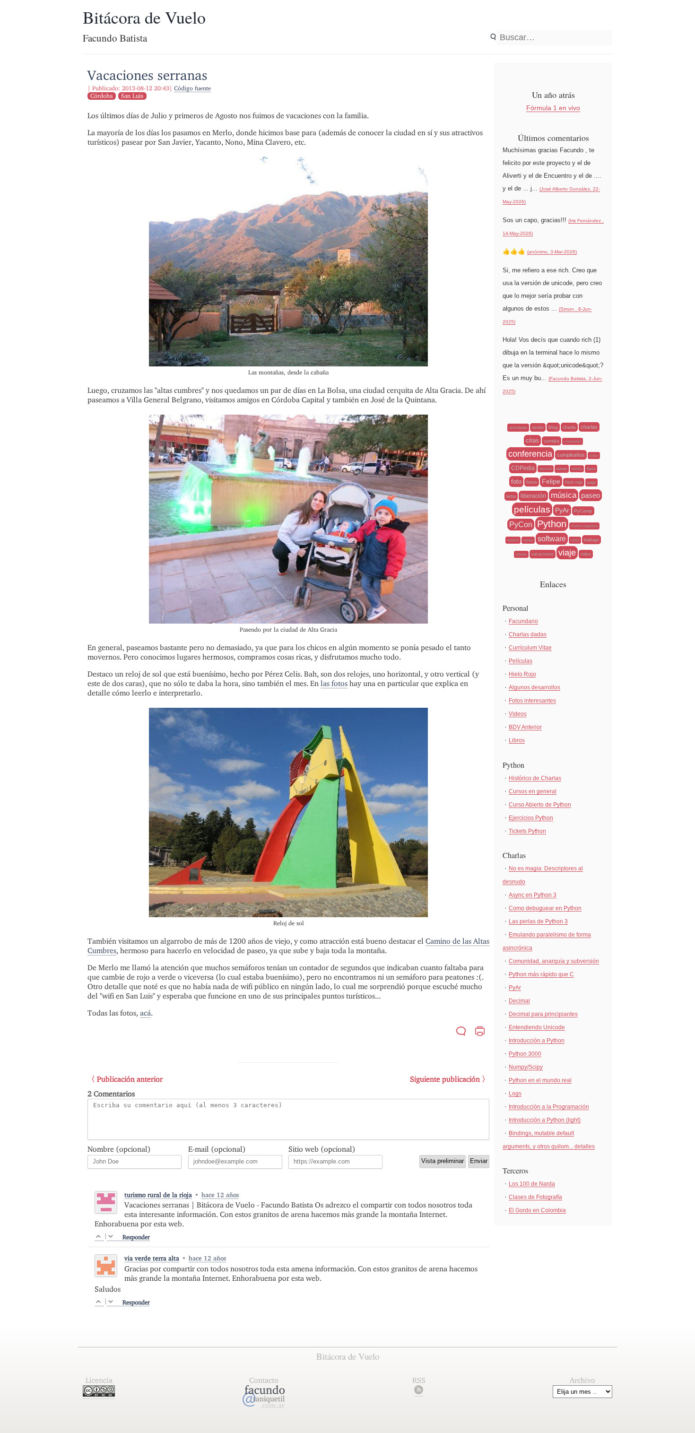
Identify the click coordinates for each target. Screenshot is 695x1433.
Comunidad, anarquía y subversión (554, 961)
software (552, 539)
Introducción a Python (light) (545, 1120)
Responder (136, 1237)
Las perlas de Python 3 (538, 921)
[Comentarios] (461, 1032)
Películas (520, 661)
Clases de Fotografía (535, 1197)
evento (561, 469)
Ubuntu (521, 554)
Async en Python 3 (532, 895)
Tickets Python (527, 831)
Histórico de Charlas (535, 778)
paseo (590, 495)
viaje (567, 552)
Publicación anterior (130, 1079)
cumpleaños (571, 455)
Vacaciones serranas (147, 75)
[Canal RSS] (418, 1392)
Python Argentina (584, 526)
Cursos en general (532, 791)
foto (516, 481)
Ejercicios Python (531, 818)
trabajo (591, 539)
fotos (531, 482)
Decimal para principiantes (543, 1014)
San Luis (132, 95)
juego (591, 482)
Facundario (523, 621)
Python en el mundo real (540, 1080)
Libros (517, 740)
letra (511, 496)
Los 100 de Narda (532, 1184)
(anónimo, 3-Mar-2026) (552, 251)
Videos (518, 714)
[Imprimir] (480, 1032)
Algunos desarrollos (534, 687)
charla (569, 427)
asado (538, 427)
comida (551, 440)
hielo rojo (573, 482)
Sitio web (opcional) (322, 1149)
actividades (518, 428)
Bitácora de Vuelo (144, 17)
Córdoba (101, 95)
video (586, 554)
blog (553, 427)
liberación (533, 496)
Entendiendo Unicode (537, 1027)
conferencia (530, 454)
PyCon (520, 525)
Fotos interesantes (532, 700)
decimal (545, 468)
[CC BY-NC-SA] (99, 1394)
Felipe (551, 481)
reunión (513, 540)
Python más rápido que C (541, 974)
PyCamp (583, 510)
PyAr (562, 510)
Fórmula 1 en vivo (553, 108)
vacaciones (542, 554)
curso (594, 455)
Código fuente (192, 88)
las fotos (334, 683)
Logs (515, 1093)
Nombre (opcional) (119, 1149)
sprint (575, 540)
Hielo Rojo (522, 674)
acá (145, 1012)
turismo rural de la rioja (158, 1195)
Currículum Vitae (530, 648)
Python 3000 (525, 1054)
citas (532, 440)
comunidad (572, 441)
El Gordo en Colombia (537, 1210)
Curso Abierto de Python (540, 805)
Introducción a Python (537, 1040)
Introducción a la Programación (549, 1107)
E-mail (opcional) (217, 1149)
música (563, 495)
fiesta (591, 469)
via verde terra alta (151, 1258)
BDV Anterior (525, 727)
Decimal (519, 1001)
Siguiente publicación (445, 1079)
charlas (589, 427)
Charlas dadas (528, 634)
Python (551, 524)
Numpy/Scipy (526, 1067)
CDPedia (523, 468)
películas (532, 509)
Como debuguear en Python (545, 908)
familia (577, 468)
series (528, 540)
